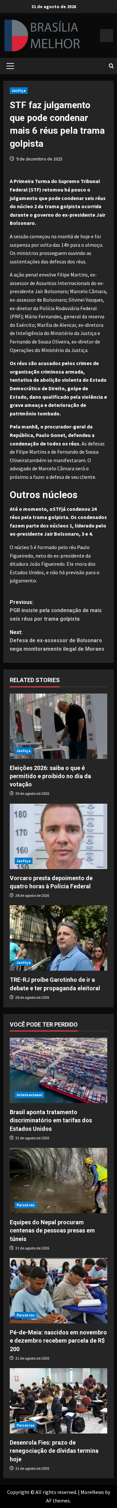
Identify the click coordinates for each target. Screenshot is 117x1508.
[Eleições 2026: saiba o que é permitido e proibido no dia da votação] (58, 726)
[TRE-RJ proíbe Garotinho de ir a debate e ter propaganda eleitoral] (58, 938)
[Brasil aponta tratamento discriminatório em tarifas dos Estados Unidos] (58, 1070)
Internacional (29, 1094)
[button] (10, 66)
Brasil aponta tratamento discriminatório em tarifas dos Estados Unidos (51, 1120)
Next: (57, 640)
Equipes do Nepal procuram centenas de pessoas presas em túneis (52, 1230)
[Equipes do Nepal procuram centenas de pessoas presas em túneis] (58, 1180)
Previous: (56, 610)
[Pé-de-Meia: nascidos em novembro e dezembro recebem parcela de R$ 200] (58, 1290)
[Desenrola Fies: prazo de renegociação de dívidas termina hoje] (58, 1400)
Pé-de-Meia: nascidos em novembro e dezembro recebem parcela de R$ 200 (58, 1340)
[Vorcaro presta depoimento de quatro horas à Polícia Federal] (58, 836)
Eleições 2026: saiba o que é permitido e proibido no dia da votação (50, 776)
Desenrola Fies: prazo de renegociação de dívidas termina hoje (54, 1450)
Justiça (19, 90)
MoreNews (92, 1492)
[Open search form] (111, 66)
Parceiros (25, 1204)
